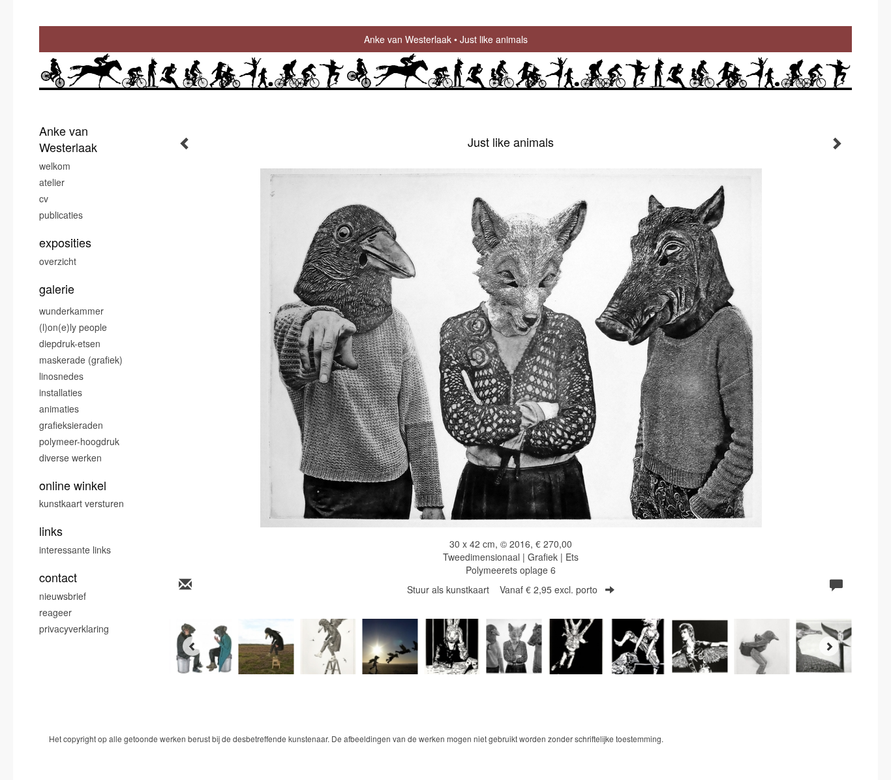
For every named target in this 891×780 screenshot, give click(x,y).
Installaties (60, 392)
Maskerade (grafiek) (81, 359)
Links (51, 531)
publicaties (61, 214)
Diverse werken (70, 457)
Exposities (65, 242)
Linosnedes (61, 375)
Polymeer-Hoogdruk (79, 441)
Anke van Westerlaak (407, 39)
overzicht (57, 261)
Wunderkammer (71, 310)
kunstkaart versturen (81, 503)
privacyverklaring (74, 628)
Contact (58, 577)
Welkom (54, 165)
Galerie (56, 289)
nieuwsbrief (62, 595)
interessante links (75, 549)
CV (43, 198)
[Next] (829, 646)
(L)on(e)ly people (73, 327)
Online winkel (72, 485)
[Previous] (192, 646)
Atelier (52, 182)
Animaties (59, 408)
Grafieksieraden (71, 424)
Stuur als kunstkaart (502, 589)
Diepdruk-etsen (69, 343)
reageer (55, 612)
